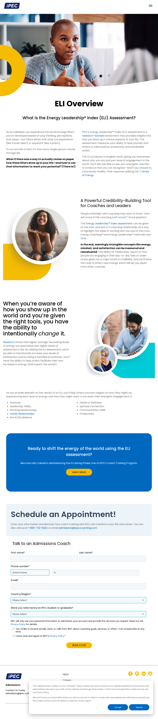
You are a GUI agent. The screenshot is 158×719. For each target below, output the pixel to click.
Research (9, 342)
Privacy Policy (18, 624)
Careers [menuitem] (67, 680)
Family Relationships (22, 414)
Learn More (79, 472)
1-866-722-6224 (38, 528)
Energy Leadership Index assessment (109, 223)
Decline (139, 707)
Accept (118, 707)
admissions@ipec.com (18, 693)
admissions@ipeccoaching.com (78, 528)
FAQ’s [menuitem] (66, 674)
